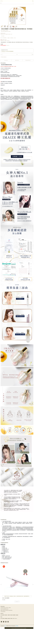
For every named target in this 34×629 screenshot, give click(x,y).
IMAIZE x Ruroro (15, 618)
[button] (32, 584)
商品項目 (3, 618)
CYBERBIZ (17, 625)
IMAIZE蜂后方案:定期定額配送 (9, 51)
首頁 (1, 618)
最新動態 (6, 618)
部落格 (11, 618)
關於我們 (9, 618)
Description (6, 60)
